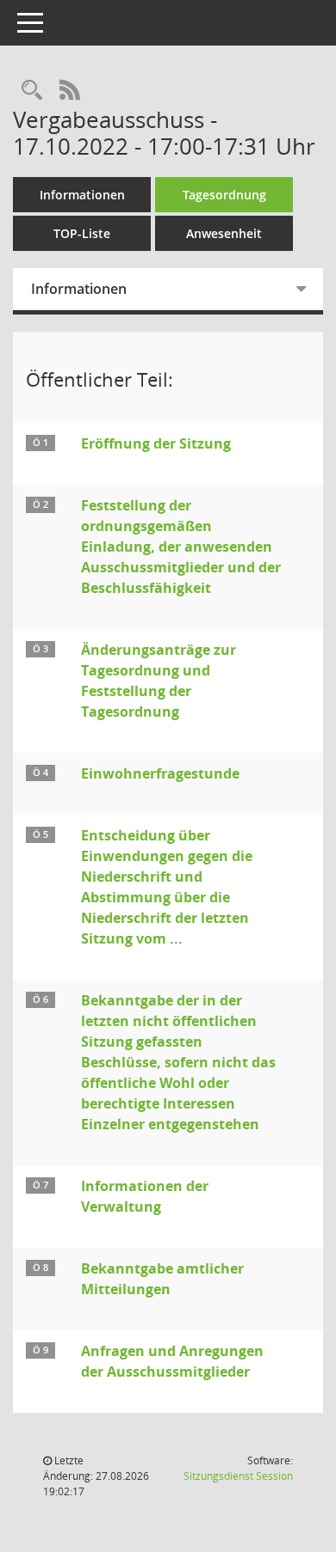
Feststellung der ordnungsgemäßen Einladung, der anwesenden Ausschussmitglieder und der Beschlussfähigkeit (181, 546)
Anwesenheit (224, 233)
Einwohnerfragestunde (160, 773)
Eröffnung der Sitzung (156, 443)
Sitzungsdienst (238, 1476)
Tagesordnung (224, 194)
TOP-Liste (81, 233)
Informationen (82, 194)
